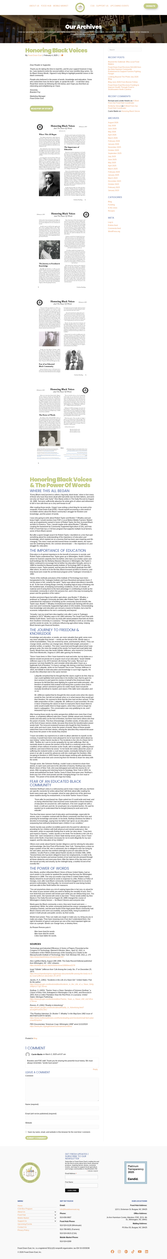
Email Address (71, 1173)
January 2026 (113, 144)
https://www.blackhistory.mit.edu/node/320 (47, 957)
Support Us (22, 1221)
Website (28, 1123)
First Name (69, 1182)
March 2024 (113, 178)
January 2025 (113, 175)
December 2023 (114, 181)
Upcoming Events (25, 1224)
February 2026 (114, 141)
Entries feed (113, 225)
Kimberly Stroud (114, 106)
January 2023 (113, 190)
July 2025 (112, 156)
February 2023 (114, 187)
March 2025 (113, 169)
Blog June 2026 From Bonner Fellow (123, 82)
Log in (110, 222)
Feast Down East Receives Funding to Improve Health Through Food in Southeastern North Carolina (123, 87)
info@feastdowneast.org (69, 1209)
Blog (35, 1038)
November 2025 (114, 147)
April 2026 (112, 135)
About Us (21, 1212)
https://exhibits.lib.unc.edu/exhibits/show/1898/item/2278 (52, 965)
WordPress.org (114, 231)
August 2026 (113, 123)
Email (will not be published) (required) (40, 1114)
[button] (41, 109)
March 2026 (113, 138)
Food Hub (22, 1215)
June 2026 (112, 129)
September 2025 (114, 153)
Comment (29, 1076)
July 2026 (112, 126)
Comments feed (114, 228)
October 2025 (113, 150)
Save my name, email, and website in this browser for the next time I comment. (59, 1132)
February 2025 (114, 172)
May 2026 (112, 132)
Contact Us (22, 1227)
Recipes (111, 211)
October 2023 (113, 184)
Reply (95, 1069)
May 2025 (112, 163)
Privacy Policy (23, 1230)
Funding (111, 205)
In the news (112, 208)
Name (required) (32, 1104)
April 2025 (112, 166)
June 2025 (112, 160)
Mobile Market (23, 1218)
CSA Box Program (25, 1209)
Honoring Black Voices (130, 111)
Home (20, 1206)
